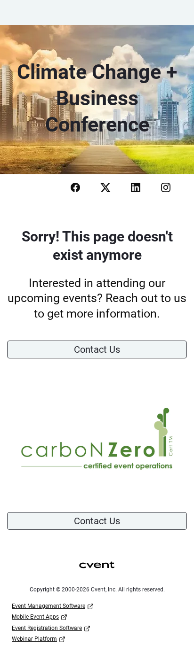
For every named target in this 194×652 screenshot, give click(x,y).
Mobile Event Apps (35, 616)
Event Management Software (48, 606)
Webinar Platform (34, 639)
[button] (74, 190)
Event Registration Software (47, 628)
